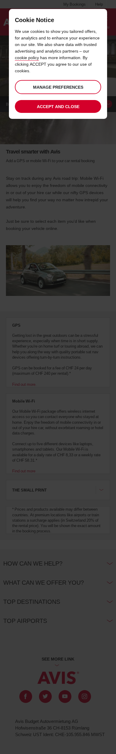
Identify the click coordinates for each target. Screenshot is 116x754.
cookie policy (27, 57)
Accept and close (58, 106)
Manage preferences (58, 87)
